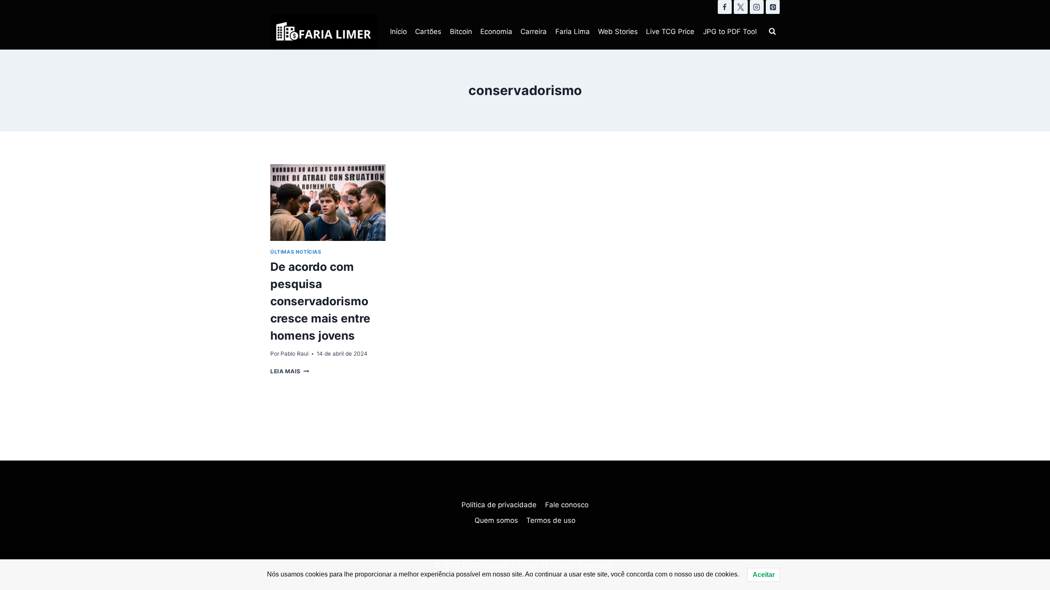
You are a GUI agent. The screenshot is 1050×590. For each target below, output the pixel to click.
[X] (741, 7)
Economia (496, 31)
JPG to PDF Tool (730, 31)
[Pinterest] (773, 7)
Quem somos (496, 520)
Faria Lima (572, 31)
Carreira (533, 31)
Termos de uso (550, 520)
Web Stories (618, 31)
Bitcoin (461, 31)
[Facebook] (725, 7)
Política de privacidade (498, 505)
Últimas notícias (296, 252)
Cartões (428, 31)
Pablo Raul (294, 353)
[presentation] (328, 202)
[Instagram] (757, 7)
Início (398, 31)
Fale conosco (567, 505)
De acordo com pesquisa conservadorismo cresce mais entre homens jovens (320, 301)
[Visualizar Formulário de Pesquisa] (772, 31)
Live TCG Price (670, 31)
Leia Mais (289, 371)
